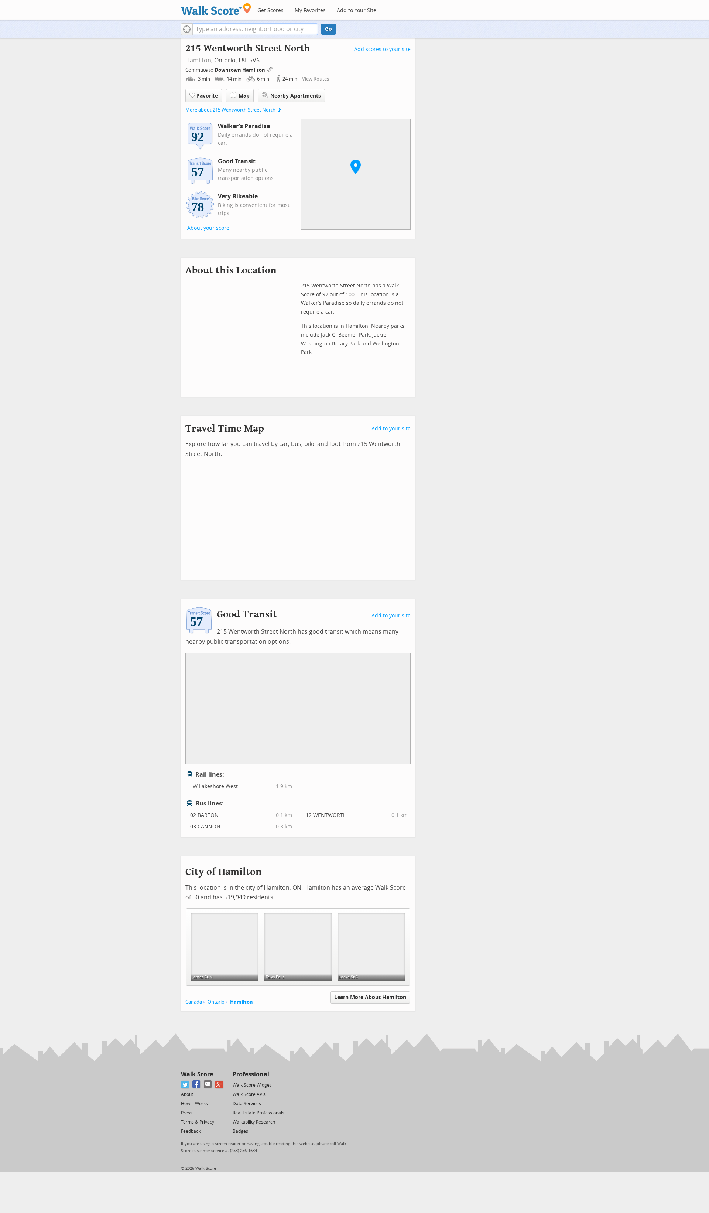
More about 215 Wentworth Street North (230, 110)
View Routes (315, 79)
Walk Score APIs (249, 1094)
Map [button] (244, 96)
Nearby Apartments (295, 96)
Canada (193, 1002)
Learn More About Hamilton (370, 997)
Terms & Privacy (197, 1122)
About (187, 1094)
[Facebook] (196, 1084)
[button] (187, 29)
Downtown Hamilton (240, 70)
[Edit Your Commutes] (270, 68)
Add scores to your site (382, 49)
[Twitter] (185, 1084)
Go (328, 29)
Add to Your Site (356, 10)
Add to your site (391, 429)
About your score (208, 228)
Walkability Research (254, 1122)
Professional (251, 1074)
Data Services (247, 1103)
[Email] (208, 1084)
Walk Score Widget (252, 1085)
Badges (240, 1131)
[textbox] (255, 29)
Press (186, 1112)
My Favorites (310, 10)
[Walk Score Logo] (216, 9)
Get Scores (270, 10)
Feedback (191, 1131)
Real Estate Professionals (258, 1112)
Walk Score (197, 1074)
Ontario (216, 1002)
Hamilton (198, 60)
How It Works (194, 1103)
